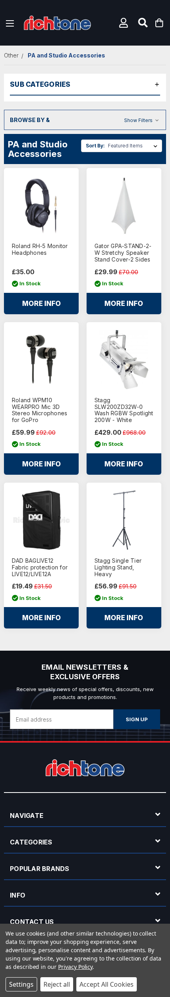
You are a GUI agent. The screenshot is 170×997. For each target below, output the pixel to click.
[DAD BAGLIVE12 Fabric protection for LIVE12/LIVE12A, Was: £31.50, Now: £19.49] (41, 520)
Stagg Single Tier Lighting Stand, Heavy (118, 567)
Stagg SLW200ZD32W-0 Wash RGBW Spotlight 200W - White (123, 410)
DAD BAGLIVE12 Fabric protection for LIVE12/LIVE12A (40, 567)
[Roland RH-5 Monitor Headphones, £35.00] (41, 205)
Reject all (56, 984)
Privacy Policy (75, 966)
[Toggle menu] (10, 23)
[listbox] (134, 146)
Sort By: (95, 146)
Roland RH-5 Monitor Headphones (40, 249)
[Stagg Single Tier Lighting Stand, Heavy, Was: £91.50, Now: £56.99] (123, 520)
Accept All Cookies (106, 984)
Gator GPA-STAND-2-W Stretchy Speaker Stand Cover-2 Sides (123, 253)
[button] (124, 23)
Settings (21, 984)
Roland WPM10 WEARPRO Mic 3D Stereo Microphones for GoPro (40, 410)
